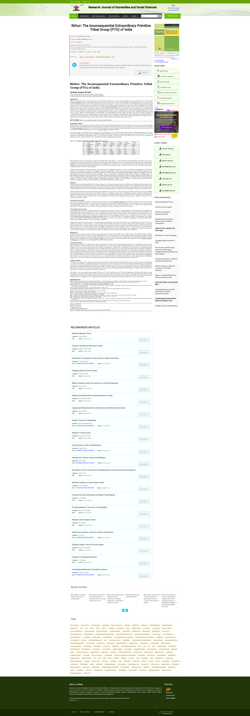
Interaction (89, 670)
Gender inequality (89, 631)
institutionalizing (161, 655)
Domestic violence (167, 628)
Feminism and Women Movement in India (87, 346)
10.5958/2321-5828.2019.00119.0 (84, 450)
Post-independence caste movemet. (144, 637)
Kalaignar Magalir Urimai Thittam (110, 667)
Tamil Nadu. (146, 667)
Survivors (83, 640)
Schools (72, 670)
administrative (126, 631)
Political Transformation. (125, 652)
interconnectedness (116, 625)
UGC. (153, 646)
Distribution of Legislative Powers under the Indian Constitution (95, 358)
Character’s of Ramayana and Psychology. (124, 655)
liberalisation (166, 661)
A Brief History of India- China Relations (86, 445)
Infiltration (124, 658)
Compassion (144, 625)
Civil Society (113, 652)
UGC (95, 658)
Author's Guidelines (166, 76)
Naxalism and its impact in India (83, 520)
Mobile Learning (148, 652)
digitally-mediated (117, 649)
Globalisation (104, 652)
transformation (87, 646)
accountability (141, 655)
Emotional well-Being (75, 673)
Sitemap (111, 712)
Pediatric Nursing (166, 670)
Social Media (80, 670)
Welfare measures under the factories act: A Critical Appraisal (95, 383)
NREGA (92, 664)
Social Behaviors (98, 670)
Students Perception (75, 655)
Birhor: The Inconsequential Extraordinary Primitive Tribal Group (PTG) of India (111, 28)
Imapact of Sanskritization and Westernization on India (92, 395)
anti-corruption (106, 649)
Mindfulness (135, 625)
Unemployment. (159, 658)
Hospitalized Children (154, 670)
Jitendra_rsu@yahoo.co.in (83, 39)
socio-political (86, 637)
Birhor (82, 57)
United (98, 628)
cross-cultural (165, 631)
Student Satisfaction (122, 643)
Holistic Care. (87, 673)
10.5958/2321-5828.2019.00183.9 (84, 575)
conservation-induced (115, 640)
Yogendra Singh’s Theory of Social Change (88, 545)
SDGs (139, 646)
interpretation (110, 643)
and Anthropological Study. (77, 643)
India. (105, 640)
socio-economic (157, 634)
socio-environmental (75, 646)
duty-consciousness (97, 655)
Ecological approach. (115, 631)
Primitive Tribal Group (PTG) (103, 57)
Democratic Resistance (82, 652)
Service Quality (155, 643)
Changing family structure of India (84, 371)
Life (87, 628)
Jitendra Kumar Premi (83, 36)
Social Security (74, 664)
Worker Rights (84, 664)
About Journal (75, 1)
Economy (131, 658)
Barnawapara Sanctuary (171, 640)
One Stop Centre (74, 640)
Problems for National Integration (84, 557)
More (125, 16)
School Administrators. (111, 670)
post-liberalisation (75, 649)
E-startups (87, 661)
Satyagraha (174, 649)
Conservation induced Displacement (141, 640)
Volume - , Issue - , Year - (89, 52)
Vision (81, 628)
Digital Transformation (76, 661)
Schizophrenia (74, 628)
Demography (145, 658)
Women (144, 661)
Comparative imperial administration (105, 634)
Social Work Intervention (95, 640)
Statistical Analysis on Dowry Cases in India (88, 482)
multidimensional (136, 628)
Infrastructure (169, 658)
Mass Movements (152, 649)
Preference (105, 661)
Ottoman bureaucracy (76, 634)
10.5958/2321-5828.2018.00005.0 (84, 425)
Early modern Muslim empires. (142, 634)
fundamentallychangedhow (159, 667)
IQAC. (109, 658)
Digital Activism (95, 652)
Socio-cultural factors (102, 631)
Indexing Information (167, 103)
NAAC (104, 658)
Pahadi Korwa (136, 661)
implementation (165, 664)
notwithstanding (161, 646)
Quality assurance (75, 658)
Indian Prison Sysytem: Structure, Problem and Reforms (93, 532)
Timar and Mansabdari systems (124, 634)
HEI (149, 646)
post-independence (75, 637)
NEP (99, 658)
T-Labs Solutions (166, 713)
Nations (104, 628)
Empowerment (95, 667)
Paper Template (164, 82)
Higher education (86, 658)
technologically (86, 649)
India (112, 57)
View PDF (144, 72)
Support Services (133, 643)
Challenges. (113, 661)
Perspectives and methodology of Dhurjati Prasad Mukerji (93, 495)
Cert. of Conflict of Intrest (168, 92)
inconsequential (89, 57)
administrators (172, 667)
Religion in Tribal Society (81, 433)
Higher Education (159, 652)
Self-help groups (125, 667)
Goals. (127, 628)
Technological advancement (128, 646)
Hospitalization (123, 670)
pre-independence (168, 634)
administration (136, 631)
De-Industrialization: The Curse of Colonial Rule (89, 507)
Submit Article (172, 16)
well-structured (137, 652)
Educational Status (158, 640)
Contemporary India (164, 649)
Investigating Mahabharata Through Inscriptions (89, 569)
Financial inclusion (136, 667)
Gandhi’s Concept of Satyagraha (84, 420)
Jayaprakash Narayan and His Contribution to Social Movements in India (98, 408)
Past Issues (84, 16)
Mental (92, 628)
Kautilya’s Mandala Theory (81, 333)
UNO (144, 646)
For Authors (114, 16)
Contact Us (86, 1)
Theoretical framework (76, 631)
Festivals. (158, 661)
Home (73, 16)
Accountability (172, 646)
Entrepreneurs (96, 661)
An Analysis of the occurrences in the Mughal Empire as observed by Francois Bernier (103, 470)
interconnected (74, 625)
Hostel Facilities (144, 643)
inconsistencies (90, 643)
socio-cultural (146, 628)
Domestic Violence (170, 637)
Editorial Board (98, 16)
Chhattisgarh (127, 661)
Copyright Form (165, 87)
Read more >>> (175, 58)
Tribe (120, 661)
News (134, 16)
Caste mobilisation (107, 637)
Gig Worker (99, 664)
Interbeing (127, 625)
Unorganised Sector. (110, 664)
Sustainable (111, 628)
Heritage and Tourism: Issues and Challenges (89, 458)
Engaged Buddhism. (167, 625)
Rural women (86, 667)
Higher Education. (165, 643)
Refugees (116, 658)
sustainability (175, 664)
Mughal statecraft (88, 634)
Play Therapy (143, 670)
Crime (137, 658)
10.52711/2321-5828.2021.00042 (84, 488)
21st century (106, 646)
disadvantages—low (133, 664)
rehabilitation (159, 637)
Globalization (115, 646)
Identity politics (96, 637)
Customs (151, 661)
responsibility (105, 625)
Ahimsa (72, 652)
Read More (143, 340)
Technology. (86, 655)
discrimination (144, 664)
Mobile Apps (169, 652)
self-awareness (85, 625)
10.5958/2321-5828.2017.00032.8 (84, 463)
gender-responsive (75, 667)
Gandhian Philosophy (139, 649)
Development (120, 628)
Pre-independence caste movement (124, 637)
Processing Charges (165, 98)
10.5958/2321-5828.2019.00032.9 (84, 537)
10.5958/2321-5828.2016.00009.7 (84, 363)
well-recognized (133, 670)
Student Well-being (155, 625)
